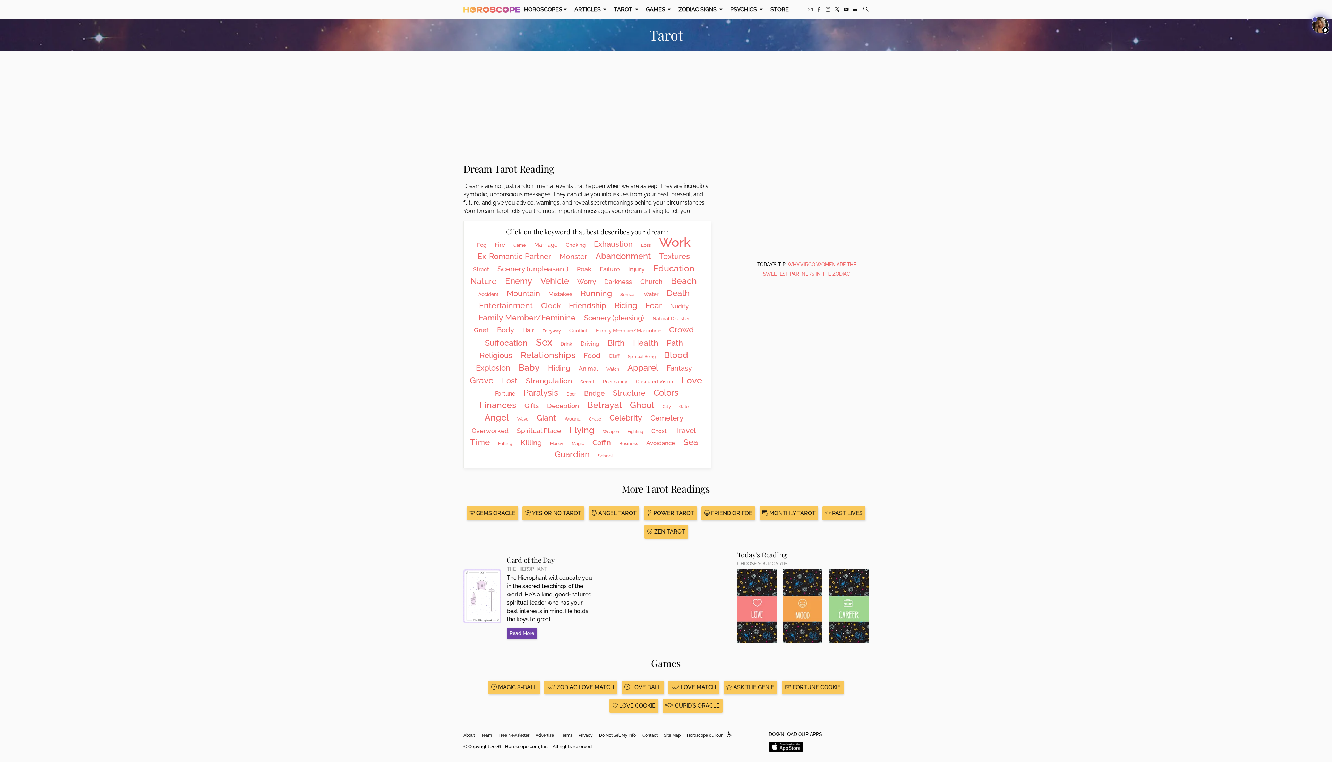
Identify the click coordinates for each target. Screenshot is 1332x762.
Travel (685, 430)
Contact (650, 735)
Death (678, 293)
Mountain (523, 293)
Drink (566, 344)
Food (592, 356)
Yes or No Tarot (556, 513)
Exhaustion (613, 244)
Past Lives (847, 513)
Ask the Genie (753, 687)
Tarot (624, 9)
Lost (510, 380)
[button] (729, 734)
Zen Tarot (669, 531)
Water (651, 294)
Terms (566, 735)
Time (480, 442)
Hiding (559, 368)
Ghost (659, 431)
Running (596, 293)
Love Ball (645, 687)
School (605, 455)
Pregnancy (615, 381)
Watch (612, 369)
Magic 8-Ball (517, 687)
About (469, 735)
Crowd (681, 329)
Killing (531, 442)
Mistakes (560, 294)
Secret (587, 381)
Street (481, 269)
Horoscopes (543, 9)
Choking (576, 245)
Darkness (618, 281)
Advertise (545, 735)
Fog (481, 245)
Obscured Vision (654, 381)
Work (675, 242)
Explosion (493, 367)
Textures (674, 256)
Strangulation (549, 380)
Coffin (601, 443)
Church (651, 281)
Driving (590, 343)
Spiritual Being (642, 356)
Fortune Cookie (816, 687)
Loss (646, 245)
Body (505, 330)
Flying (582, 430)
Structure (629, 393)
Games (656, 9)
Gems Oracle (495, 513)
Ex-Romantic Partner (514, 256)
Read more (522, 633)
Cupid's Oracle (697, 705)
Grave (482, 380)
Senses (627, 294)
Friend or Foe (731, 513)
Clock (551, 305)
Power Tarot (673, 513)
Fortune (505, 393)
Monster (573, 256)
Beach (684, 281)
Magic (578, 443)
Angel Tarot (617, 513)
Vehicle (554, 281)
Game (519, 245)
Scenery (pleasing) (614, 318)
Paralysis (540, 393)
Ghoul (642, 405)
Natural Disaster (670, 318)
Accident (488, 294)
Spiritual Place (539, 430)
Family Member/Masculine (628, 331)
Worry (586, 281)
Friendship (587, 305)
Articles (588, 9)
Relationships (548, 355)
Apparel (642, 368)
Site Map (672, 735)
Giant (546, 417)
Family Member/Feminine (527, 317)
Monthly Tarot (792, 513)
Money (556, 443)
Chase (595, 419)
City (667, 406)
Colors (666, 393)
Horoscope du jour (705, 735)
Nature (484, 281)
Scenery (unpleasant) (533, 269)
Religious (496, 355)
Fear (654, 305)
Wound (572, 419)
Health (645, 342)
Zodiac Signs (698, 9)
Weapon (611, 431)
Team (486, 735)
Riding (626, 305)
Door (571, 394)
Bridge (594, 393)
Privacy (586, 735)
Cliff (614, 356)
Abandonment (623, 256)
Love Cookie (637, 705)
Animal (588, 368)
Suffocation (506, 342)
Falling (505, 443)
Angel (497, 417)
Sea (690, 442)
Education (673, 268)
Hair (528, 330)
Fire (500, 244)
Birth (616, 342)
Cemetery (666, 418)
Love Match (697, 687)
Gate (684, 406)
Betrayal (604, 405)
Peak (584, 269)
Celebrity (625, 417)
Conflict (578, 331)
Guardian (572, 454)
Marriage (545, 245)
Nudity (679, 306)
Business (628, 443)
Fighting (635, 431)
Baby (529, 367)
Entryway (552, 331)
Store (779, 9)
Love (691, 380)
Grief (481, 330)
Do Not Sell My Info (617, 735)
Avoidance (660, 443)
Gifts (531, 405)
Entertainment (506, 305)
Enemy (518, 281)
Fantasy (679, 368)
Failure (610, 269)
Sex (544, 342)
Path (675, 342)
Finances (497, 405)
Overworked (490, 430)
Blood (676, 355)
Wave (522, 419)
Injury (636, 269)
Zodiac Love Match (584, 687)
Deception (563, 405)
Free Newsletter (513, 735)
